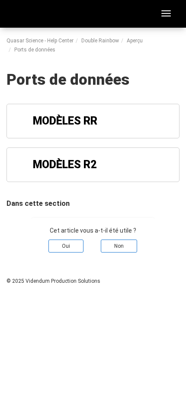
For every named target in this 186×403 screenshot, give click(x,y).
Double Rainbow (100, 41)
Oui (66, 246)
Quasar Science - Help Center (40, 41)
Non (119, 246)
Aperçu (135, 41)
